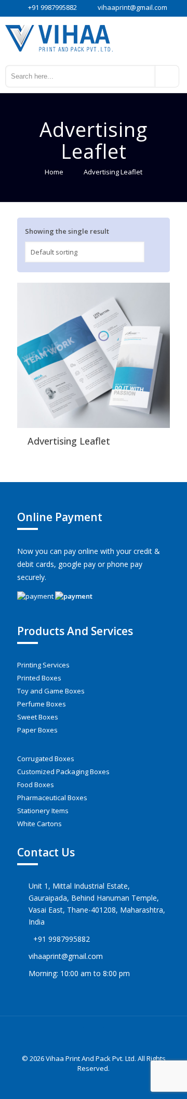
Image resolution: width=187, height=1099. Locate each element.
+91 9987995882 (52, 7)
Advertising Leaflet (69, 441)
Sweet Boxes (37, 717)
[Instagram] (100, 1083)
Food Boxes (35, 784)
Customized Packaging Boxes (63, 771)
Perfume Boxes (41, 704)
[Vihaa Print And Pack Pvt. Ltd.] (93, 37)
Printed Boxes (39, 678)
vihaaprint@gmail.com (132, 7)
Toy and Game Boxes (51, 691)
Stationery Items (43, 810)
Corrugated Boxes (45, 758)
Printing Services (43, 664)
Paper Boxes (37, 730)
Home (54, 171)
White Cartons (39, 823)
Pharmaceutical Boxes (52, 797)
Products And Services (75, 631)
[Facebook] (86, 1083)
